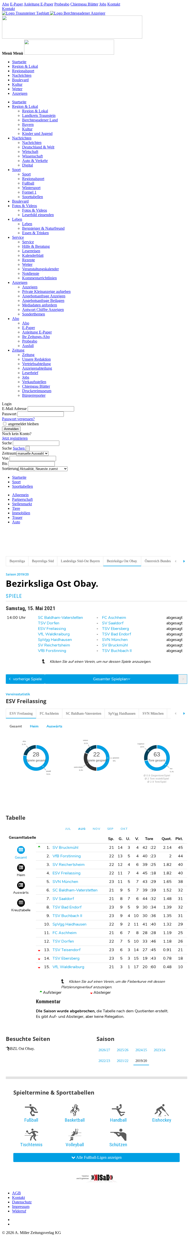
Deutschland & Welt (38, 147)
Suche (7, 443)
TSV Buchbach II (117, 650)
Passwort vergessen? (18, 419)
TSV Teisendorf (66, 950)
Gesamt (16, 726)
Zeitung (18, 350)
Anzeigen (19, 93)
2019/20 (141, 1061)
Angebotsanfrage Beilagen (43, 300)
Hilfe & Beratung (36, 246)
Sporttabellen (32, 197)
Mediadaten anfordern (39, 305)
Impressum (20, 1206)
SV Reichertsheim (54, 645)
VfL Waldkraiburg (54, 634)
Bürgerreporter (33, 395)
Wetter (17, 89)
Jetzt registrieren (15, 438)
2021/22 (122, 1061)
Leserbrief (30, 373)
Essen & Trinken (35, 233)
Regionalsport (23, 71)
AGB (16, 1193)
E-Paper (16, 4)
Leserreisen (31, 251)
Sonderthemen (33, 314)
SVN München (115, 639)
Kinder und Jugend (37, 133)
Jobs (102, 4)
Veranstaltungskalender (40, 269)
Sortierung (10, 468)
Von (5, 458)
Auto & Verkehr (35, 160)
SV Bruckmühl (115, 645)
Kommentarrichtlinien (39, 278)
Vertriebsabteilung (36, 364)
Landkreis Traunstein (39, 115)
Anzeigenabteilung (37, 368)
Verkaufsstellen (34, 382)
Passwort (9, 414)
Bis (4, 463)
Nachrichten (21, 75)
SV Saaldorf (112, 623)
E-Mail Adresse (14, 408)
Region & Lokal (25, 66)
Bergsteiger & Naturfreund (43, 228)
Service (18, 237)
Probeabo (61, 4)
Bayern (28, 124)
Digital (27, 165)
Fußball (28, 183)
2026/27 (104, 1050)
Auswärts (54, 726)
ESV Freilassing (52, 628)
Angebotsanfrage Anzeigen (43, 296)
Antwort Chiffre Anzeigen (43, 309)
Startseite (19, 62)
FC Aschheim (114, 617)
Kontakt (113, 4)
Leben (17, 219)
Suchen (19, 448)
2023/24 (159, 1050)
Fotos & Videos (24, 206)
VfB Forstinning (52, 650)
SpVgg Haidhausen (55, 639)
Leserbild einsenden (38, 215)
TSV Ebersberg (115, 628)
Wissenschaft (32, 156)
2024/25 (141, 1050)
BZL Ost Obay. (22, 1048)
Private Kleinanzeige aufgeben (46, 291)
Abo (5, 4)
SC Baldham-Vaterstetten (60, 617)
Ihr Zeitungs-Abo (36, 337)
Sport (16, 170)
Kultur (17, 84)
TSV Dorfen (48, 623)
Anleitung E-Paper (38, 4)
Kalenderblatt (32, 255)
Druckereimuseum (36, 391)
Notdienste (30, 273)
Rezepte (28, 260)
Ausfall (28, 346)
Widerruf (19, 1211)
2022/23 (104, 1061)
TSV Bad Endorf (116, 634)
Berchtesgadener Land (40, 120)
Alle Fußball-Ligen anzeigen (98, 1157)
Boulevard (20, 80)
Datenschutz (22, 1202)
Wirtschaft (30, 151)
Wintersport (31, 188)
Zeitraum (9, 453)
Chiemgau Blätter (84, 4)
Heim (34, 726)
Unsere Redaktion (36, 359)
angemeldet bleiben (23, 424)
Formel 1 (29, 192)
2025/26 (122, 1050)
